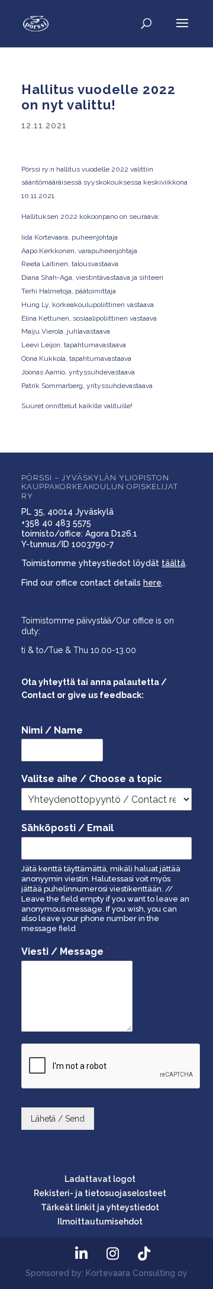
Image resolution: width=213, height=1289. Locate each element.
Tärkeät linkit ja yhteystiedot (100, 1207)
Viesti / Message (65, 951)
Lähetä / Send (58, 1118)
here (152, 582)
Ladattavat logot (99, 1179)
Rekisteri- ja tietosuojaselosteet (100, 1193)
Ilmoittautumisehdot (100, 1221)
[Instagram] (112, 1253)
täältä (173, 563)
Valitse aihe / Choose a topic (94, 778)
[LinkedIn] (81, 1253)
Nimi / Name (52, 730)
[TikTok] (144, 1253)
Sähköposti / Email (67, 828)
